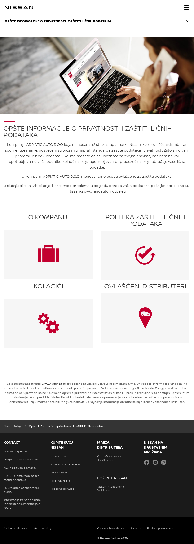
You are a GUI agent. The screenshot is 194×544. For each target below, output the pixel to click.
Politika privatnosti (160, 528)
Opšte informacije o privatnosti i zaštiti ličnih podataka (58, 21)
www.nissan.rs (52, 384)
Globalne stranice (16, 528)
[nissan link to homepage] (19, 7)
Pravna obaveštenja (110, 528)
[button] (186, 7)
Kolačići (135, 528)
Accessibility (42, 528)
